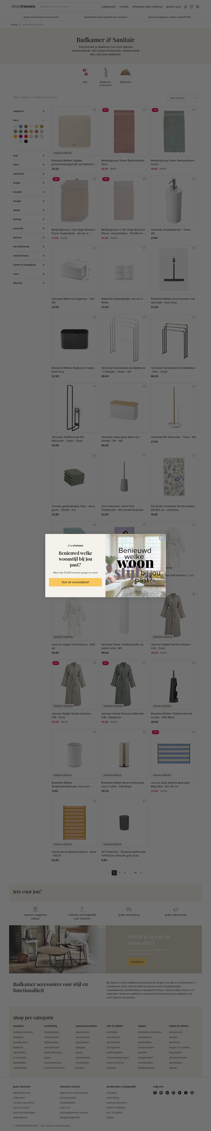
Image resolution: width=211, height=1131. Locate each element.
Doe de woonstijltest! (75, 582)
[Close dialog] (162, 538)
